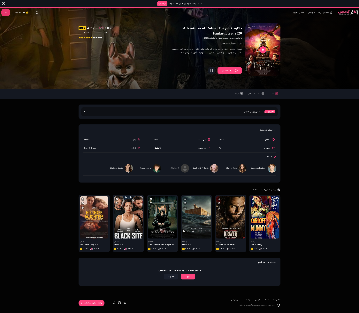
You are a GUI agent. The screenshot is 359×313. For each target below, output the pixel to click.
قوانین (257, 300)
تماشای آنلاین (299, 12)
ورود (5, 12)
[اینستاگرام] (119, 303)
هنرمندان (311, 12)
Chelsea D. (174, 168)
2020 (156, 139)
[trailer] (262, 49)
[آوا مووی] (347, 12)
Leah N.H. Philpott (201, 168)
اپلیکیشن (234, 300)
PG (220, 148)
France (221, 139)
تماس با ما (276, 300)
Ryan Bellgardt (90, 148)
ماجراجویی (225, 43)
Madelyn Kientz (116, 168)
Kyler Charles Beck (258, 168)
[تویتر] (114, 303)
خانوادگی (233, 43)
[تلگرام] (124, 303)
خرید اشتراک (20, 12)
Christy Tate (231, 168)
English (87, 139)
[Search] (36, 12)
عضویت (171, 276)
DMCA (266, 300)
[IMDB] (83, 28)
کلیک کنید (162, 3)
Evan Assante (145, 168)
